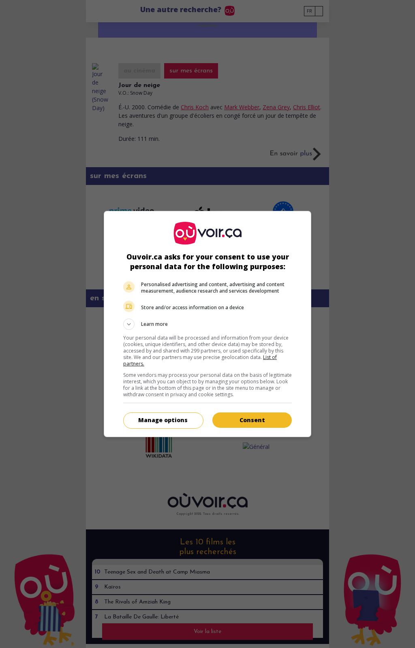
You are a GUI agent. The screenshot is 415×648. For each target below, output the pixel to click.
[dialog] (207, 324)
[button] (207, 324)
